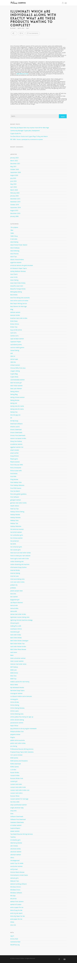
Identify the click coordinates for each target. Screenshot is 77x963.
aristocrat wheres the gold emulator (21, 265)
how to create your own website (20, 555)
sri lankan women (16, 825)
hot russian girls (15, 550)
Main (27, 28)
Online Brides (14, 702)
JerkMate (13, 588)
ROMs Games (14, 767)
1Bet (11, 230)
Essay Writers (14, 456)
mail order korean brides (18, 646)
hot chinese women (16, 538)
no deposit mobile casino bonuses (21, 696)
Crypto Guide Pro (15, 133)
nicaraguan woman (16, 693)
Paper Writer (14, 726)
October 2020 (14, 169)
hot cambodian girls (16, 535)
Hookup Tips (14, 523)
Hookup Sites (14, 520)
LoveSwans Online (16, 629)
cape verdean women (17, 339)
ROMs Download (15, 764)
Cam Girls (13, 333)
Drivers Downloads (16, 432)
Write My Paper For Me (17, 916)
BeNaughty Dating (16, 292)
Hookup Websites (15, 526)
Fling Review (14, 479)
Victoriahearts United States (19, 875)
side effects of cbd (22, 74)
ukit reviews (14, 846)
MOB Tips (13, 679)
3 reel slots (13, 239)
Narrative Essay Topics (17, 690)
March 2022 (14, 161)
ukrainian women (15, 852)
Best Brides (13, 295)
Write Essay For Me (16, 910)
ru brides (13, 769)
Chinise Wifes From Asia (17, 368)
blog (11, 309)
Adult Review (14, 254)
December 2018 (15, 213)
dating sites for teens (17, 409)
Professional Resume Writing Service (21, 749)
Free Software (14, 497)
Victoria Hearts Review (17, 872)
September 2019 (15, 207)
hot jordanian (14, 541)
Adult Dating (14, 242)
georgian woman (15, 500)
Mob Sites (13, 676)
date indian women (16, 385)
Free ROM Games (15, 488)
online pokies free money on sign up (21, 717)
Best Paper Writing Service (18, 303)
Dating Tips (13, 412)
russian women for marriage (19, 799)
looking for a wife (15, 626)
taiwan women (15, 831)
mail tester (13, 652)
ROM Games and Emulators (19, 761)
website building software (18, 884)
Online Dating (14, 705)
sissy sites (13, 811)
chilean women (15, 365)
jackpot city (13, 585)
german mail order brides (18, 503)
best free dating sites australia (20, 298)
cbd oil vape (14, 359)
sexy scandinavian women (18, 805)
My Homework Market (17, 687)
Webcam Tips (14, 881)
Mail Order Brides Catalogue (19, 640)
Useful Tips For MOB (16, 863)
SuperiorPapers (15, 828)
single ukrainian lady (16, 808)
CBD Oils (13, 362)
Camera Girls (14, 336)
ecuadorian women (16, 444)
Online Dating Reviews (17, 708)
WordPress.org (15, 945)
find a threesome (15, 468)
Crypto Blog (14, 374)
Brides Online (14, 324)
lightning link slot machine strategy (21, 620)
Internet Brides (15, 570)
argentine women (15, 262)
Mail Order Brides (16, 638)
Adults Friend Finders (17, 259)
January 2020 (14, 196)
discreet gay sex (15, 415)
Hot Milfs (13, 544)
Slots (11, 813)
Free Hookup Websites (17, 485)
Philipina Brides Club (17, 731)
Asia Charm (14, 274)
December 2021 (15, 163)
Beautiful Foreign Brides (18, 289)
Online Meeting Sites (16, 714)
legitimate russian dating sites (19, 617)
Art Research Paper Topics (18, 268)
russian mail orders (16, 793)
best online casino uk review (19, 300)
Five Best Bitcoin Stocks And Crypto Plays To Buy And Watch (29, 136)
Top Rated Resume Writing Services (21, 834)
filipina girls (14, 459)
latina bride (14, 605)
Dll (11, 418)
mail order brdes (15, 635)
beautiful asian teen (16, 286)
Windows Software (16, 893)
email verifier (14, 453)
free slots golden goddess (18, 494)
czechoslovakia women (17, 380)
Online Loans (14, 711)
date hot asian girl (16, 383)
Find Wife (13, 476)
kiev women (14, 597)
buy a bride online (16, 330)
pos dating (13, 746)
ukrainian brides (15, 849)
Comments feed (15, 942)
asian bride (13, 277)
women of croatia (15, 904)
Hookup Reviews (15, 517)
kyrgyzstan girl (14, 599)
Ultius (12, 857)
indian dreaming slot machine (19, 564)
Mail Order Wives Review (18, 649)
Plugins (12, 737)
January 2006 (14, 216)
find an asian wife (16, 470)
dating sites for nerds (17, 406)
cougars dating (15, 371)
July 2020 (13, 178)
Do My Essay (14, 421)
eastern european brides (18, 438)
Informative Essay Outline (18, 567)
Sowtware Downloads (17, 822)
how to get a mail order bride (19, 558)
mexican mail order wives (18, 664)
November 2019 (15, 202)
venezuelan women (16, 866)
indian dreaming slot (16, 561)
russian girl (13, 781)
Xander (14, 28)
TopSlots (13, 837)
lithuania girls (14, 623)
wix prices (13, 898)
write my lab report (16, 913)
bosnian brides (15, 315)
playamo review (15, 734)
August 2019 (14, 210)
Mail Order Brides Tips (17, 643)
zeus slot (13, 925)
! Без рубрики (14, 227)
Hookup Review (15, 514)
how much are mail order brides (20, 553)
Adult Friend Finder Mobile (18, 245)
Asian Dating (14, 280)
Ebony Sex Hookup (16, 441)
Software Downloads (16, 816)
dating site (13, 403)
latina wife (13, 611)
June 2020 (13, 181)
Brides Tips (13, 327)
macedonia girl (15, 632)
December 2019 (15, 199)
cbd (11, 353)
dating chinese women (17, 397)
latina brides (14, 608)
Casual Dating (14, 350)
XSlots (12, 922)
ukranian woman (15, 854)
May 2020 (13, 184)
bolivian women (15, 312)
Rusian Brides (14, 772)
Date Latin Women (16, 388)
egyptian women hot (16, 447)
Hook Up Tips (14, 509)
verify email (14, 869)
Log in (12, 936)
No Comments (33, 33)
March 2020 (14, 190)
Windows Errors (15, 890)
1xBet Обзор (14, 236)
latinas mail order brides (18, 614)
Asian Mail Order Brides (17, 283)
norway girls (14, 699)
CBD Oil (12, 356)
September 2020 (15, 172)
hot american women (17, 529)
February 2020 (14, 193)
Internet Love (14, 576)
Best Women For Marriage (18, 306)
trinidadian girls (15, 840)
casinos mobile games (17, 347)
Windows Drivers (15, 887)
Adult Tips (13, 256)
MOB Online (14, 673)
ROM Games (14, 758)
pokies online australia (17, 740)
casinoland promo (16, 344)
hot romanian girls (16, 547)
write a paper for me (16, 907)
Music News (14, 684)
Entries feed (14, 939)
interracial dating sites (17, 579)
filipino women (15, 462)
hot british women (16, 532)
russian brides (14, 775)
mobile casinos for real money (19, 682)
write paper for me (16, 919)
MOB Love (13, 670)
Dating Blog (14, 394)
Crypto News (14, 377)
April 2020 (13, 187)
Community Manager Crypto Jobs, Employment (25, 130)
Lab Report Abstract (16, 602)
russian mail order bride (18, 787)
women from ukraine (16, 901)
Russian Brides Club (16, 778)
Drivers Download (16, 429)
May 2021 (13, 166)
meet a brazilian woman (18, 658)
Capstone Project (15, 341)
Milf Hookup (14, 667)
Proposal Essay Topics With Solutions (22, 752)
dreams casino (15, 427)
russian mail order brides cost (19, 790)
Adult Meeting (14, 251)
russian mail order (16, 784)
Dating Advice (14, 391)
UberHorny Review (16, 843)
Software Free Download (18, 819)
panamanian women (16, 723)
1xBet (12, 233)
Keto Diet (13, 594)
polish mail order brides (18, 743)
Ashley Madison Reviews (18, 271)
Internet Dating (15, 573)
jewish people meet (16, 591)
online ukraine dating (17, 720)
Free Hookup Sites (16, 482)
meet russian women (17, 661)
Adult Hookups (15, 248)
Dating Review (14, 400)
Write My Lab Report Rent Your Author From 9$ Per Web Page (29, 128)
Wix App (12, 896)
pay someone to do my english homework (23, 728)
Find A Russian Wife (16, 465)
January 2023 (14, 158)
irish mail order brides (17, 582)
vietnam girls (14, 878)
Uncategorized (14, 860)
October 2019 (14, 204)
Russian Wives (14, 796)
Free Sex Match (15, 491)
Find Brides (13, 473)
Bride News (14, 321)
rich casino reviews (16, 755)
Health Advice (14, 506)
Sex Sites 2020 (14, 802)
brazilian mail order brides (18, 318)
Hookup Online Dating (17, 512)
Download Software (16, 424)
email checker (14, 450)
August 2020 (14, 175)
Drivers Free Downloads (17, 435)
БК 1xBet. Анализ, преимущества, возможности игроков (26, 139)
